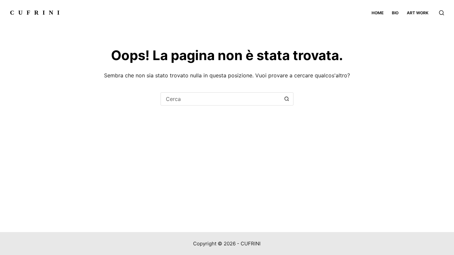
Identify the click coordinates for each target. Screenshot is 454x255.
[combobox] (221, 99)
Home (378, 12)
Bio (395, 12)
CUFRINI (36, 12)
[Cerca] (441, 12)
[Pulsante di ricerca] (287, 99)
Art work (417, 12)
